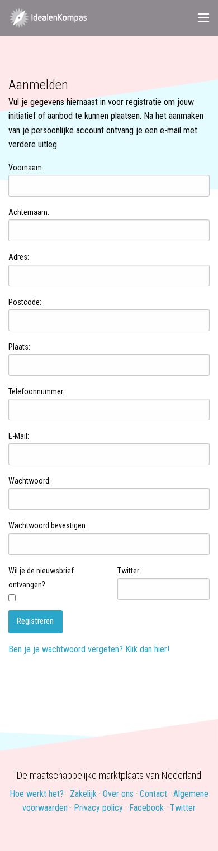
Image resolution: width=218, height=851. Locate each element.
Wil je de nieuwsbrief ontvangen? (41, 577)
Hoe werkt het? (37, 793)
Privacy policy (98, 807)
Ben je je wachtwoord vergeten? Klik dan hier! (88, 649)
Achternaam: (28, 212)
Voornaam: (26, 167)
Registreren (35, 621)
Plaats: (19, 346)
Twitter (183, 807)
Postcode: (24, 302)
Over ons (118, 793)
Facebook (146, 807)
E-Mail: (18, 436)
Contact (153, 793)
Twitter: (129, 570)
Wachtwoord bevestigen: (47, 525)
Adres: (18, 256)
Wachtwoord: (29, 480)
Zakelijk (83, 793)
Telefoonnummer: (36, 391)
